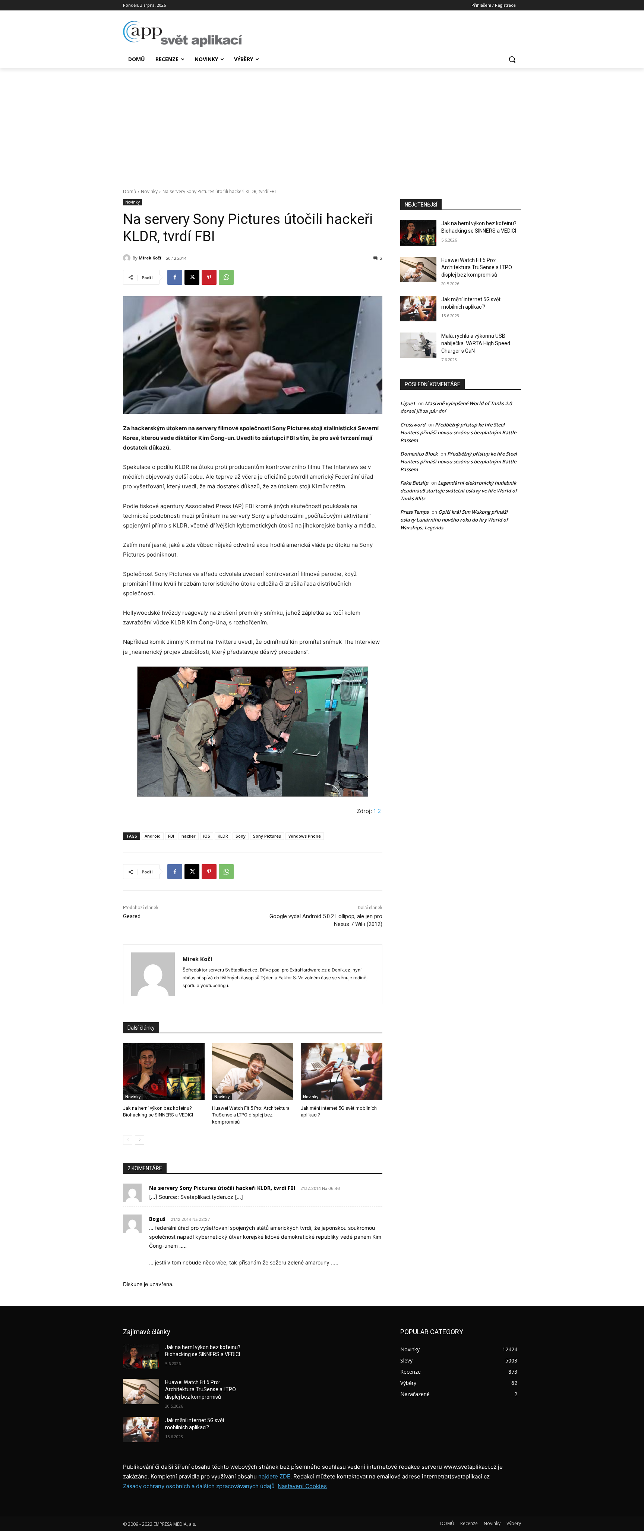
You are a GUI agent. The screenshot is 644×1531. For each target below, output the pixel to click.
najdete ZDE (274, 1476)
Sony (241, 836)
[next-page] (139, 1140)
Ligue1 (407, 403)
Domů (129, 191)
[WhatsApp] (226, 277)
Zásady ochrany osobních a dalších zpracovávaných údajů (199, 1486)
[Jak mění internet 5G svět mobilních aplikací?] (341, 1071)
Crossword (412, 424)
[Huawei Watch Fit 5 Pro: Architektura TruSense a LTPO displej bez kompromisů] (253, 1071)
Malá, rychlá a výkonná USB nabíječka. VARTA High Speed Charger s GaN (475, 343)
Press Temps (414, 511)
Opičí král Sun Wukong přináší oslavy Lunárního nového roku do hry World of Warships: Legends (454, 519)
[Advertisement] (322, 124)
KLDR (223, 836)
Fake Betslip (414, 482)
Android (153, 836)
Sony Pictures (267, 836)
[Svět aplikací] (182, 34)
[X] (191, 277)
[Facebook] (174, 277)
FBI (171, 836)
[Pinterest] (209, 277)
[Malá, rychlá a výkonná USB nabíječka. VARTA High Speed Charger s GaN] (418, 345)
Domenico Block (419, 453)
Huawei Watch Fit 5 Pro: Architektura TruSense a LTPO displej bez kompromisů (251, 1114)
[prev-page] (127, 1140)
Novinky (149, 191)
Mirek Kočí (150, 258)
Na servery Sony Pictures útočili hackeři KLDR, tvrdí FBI (222, 1187)
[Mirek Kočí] (128, 258)
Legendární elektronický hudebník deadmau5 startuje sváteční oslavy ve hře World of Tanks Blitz (458, 490)
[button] (512, 59)
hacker (188, 836)
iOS (206, 836)
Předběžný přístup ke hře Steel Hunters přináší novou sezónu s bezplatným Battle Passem (458, 432)
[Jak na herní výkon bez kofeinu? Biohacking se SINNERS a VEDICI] (164, 1071)
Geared (132, 916)
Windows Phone (304, 836)
